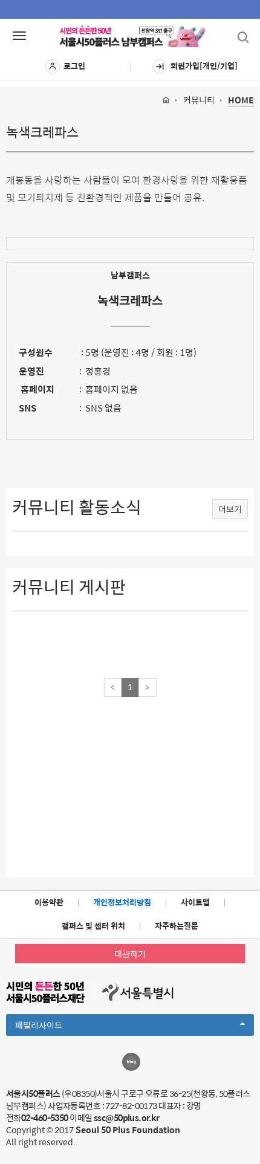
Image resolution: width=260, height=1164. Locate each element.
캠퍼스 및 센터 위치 (93, 925)
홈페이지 (36, 389)
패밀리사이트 (59, 1027)
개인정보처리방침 (122, 902)
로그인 (74, 65)
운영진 (31, 371)
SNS (27, 408)
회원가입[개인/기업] (204, 65)
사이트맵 (195, 902)
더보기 (230, 509)
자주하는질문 (176, 925)
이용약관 (48, 902)
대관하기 (130, 953)
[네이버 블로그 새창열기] (131, 1062)
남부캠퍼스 (130, 275)
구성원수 (36, 352)
